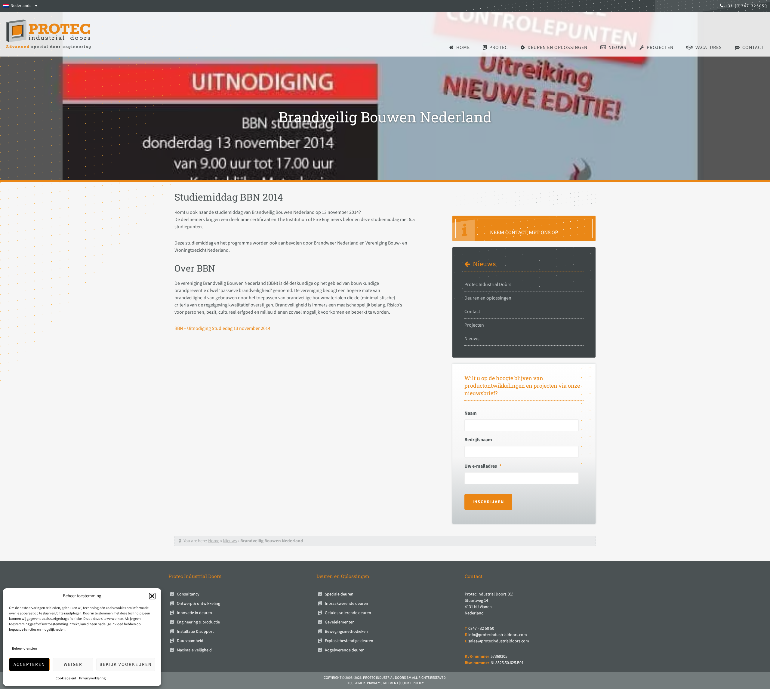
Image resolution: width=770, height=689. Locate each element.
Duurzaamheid (190, 641)
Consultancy (188, 594)
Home (213, 541)
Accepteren (29, 664)
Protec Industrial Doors (487, 284)
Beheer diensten (24, 648)
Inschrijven (488, 502)
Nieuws (484, 264)
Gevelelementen (340, 622)
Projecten (474, 325)
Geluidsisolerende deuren (348, 613)
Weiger (73, 664)
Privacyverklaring (92, 678)
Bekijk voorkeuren (126, 664)
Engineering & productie (198, 622)
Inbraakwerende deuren (346, 604)
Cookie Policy (412, 683)
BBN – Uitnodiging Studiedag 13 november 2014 (222, 328)
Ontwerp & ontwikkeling (198, 604)
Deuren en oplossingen (487, 298)
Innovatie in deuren (194, 613)
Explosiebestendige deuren (349, 641)
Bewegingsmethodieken (346, 632)
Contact (472, 311)
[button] (152, 596)
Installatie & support (195, 632)
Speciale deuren (339, 594)
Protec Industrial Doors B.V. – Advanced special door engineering (48, 34)
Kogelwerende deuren (345, 650)
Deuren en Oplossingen (342, 576)
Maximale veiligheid (194, 650)
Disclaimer (355, 683)
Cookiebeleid (66, 678)
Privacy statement (382, 683)
